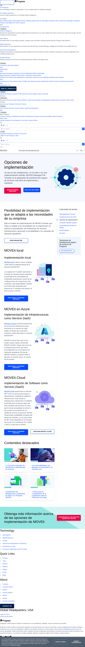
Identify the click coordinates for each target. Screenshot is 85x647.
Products (3, 63)
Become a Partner (14, 108)
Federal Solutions (5, 57)
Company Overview (6, 116)
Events (57, 100)
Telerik (18, 75)
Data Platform (4, 21)
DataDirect (17, 73)
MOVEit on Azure (10, 324)
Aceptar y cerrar (60, 642)
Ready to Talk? (14, 135)
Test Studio (31, 81)
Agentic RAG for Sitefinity (23, 21)
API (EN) (62, 233)
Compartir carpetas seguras (68, 222)
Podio (34, 75)
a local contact (8, 616)
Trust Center (24, 120)
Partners (2, 106)
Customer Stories (65, 100)
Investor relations (7, 592)
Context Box (62, 21)
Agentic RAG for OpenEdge (40, 21)
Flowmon (35, 77)
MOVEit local (9, 262)
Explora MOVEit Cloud (43, 431)
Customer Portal (16, 94)
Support (2, 92)
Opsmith (12, 24)
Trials (4, 561)
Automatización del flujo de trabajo (67, 226)
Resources (3, 98)
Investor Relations (5, 120)
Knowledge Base (46, 100)
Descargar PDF (16, 240)
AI (1, 5)
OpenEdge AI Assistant (73, 21)
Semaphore (9, 73)
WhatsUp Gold (54, 77)
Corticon (22, 73)
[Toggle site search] (1, 138)
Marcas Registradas (65, 629)
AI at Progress (4, 7)
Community (44, 94)
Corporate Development (26, 116)
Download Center (27, 94)
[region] (42, 642)
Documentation (36, 100)
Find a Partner (4, 108)
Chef (6, 77)
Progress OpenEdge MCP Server (10, 23)
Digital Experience (5, 44)
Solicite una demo (32, 190)
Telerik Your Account (21, 133)
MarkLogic (3, 73)
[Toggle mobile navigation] (1, 147)
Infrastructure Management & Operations (20, 77)
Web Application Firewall (67, 214)
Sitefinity (13, 75)
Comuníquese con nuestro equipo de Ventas (69, 517)
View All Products (8, 88)
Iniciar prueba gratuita (12, 190)
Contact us (7, 606)
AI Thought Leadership (6, 13)
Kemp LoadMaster (44, 77)
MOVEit (38, 75)
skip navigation (7, 2)
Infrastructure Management (8, 50)
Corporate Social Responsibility (42, 116)
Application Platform (31, 73)
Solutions (3, 29)
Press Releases (15, 120)
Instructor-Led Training (6, 104)
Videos (30, 100)
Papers (19, 100)
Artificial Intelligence (6, 31)
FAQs (72, 100)
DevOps (2, 77)
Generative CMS (53, 21)
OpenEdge (41, 73)
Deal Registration (19, 109)
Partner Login (24, 108)
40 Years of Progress (8, 601)
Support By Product (6, 94)
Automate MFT (37, 82)
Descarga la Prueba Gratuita (16, 298)
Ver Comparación (66, 250)
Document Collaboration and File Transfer (14, 549)
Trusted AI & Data (5, 65)
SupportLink (3, 133)
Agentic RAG (12, 21)
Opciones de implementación (29, 150)
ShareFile (29, 75)
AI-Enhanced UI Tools (6, 81)
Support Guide (36, 94)
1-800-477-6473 (4, 135)
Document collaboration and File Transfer (47, 81)
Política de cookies (15, 645)
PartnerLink (10, 133)
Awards (4, 590)
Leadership (15, 116)
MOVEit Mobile (64, 230)
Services (2, 96)
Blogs (53, 100)
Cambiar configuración (76, 641)
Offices (35, 120)
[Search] (1, 122)
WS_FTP (7, 85)
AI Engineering (4, 27)
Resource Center (12, 100)
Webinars (24, 100)
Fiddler (25, 81)
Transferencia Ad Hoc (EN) (67, 217)
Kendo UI (23, 75)
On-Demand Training (20, 104)
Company (3, 112)
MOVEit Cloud (9, 391)
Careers (30, 120)
